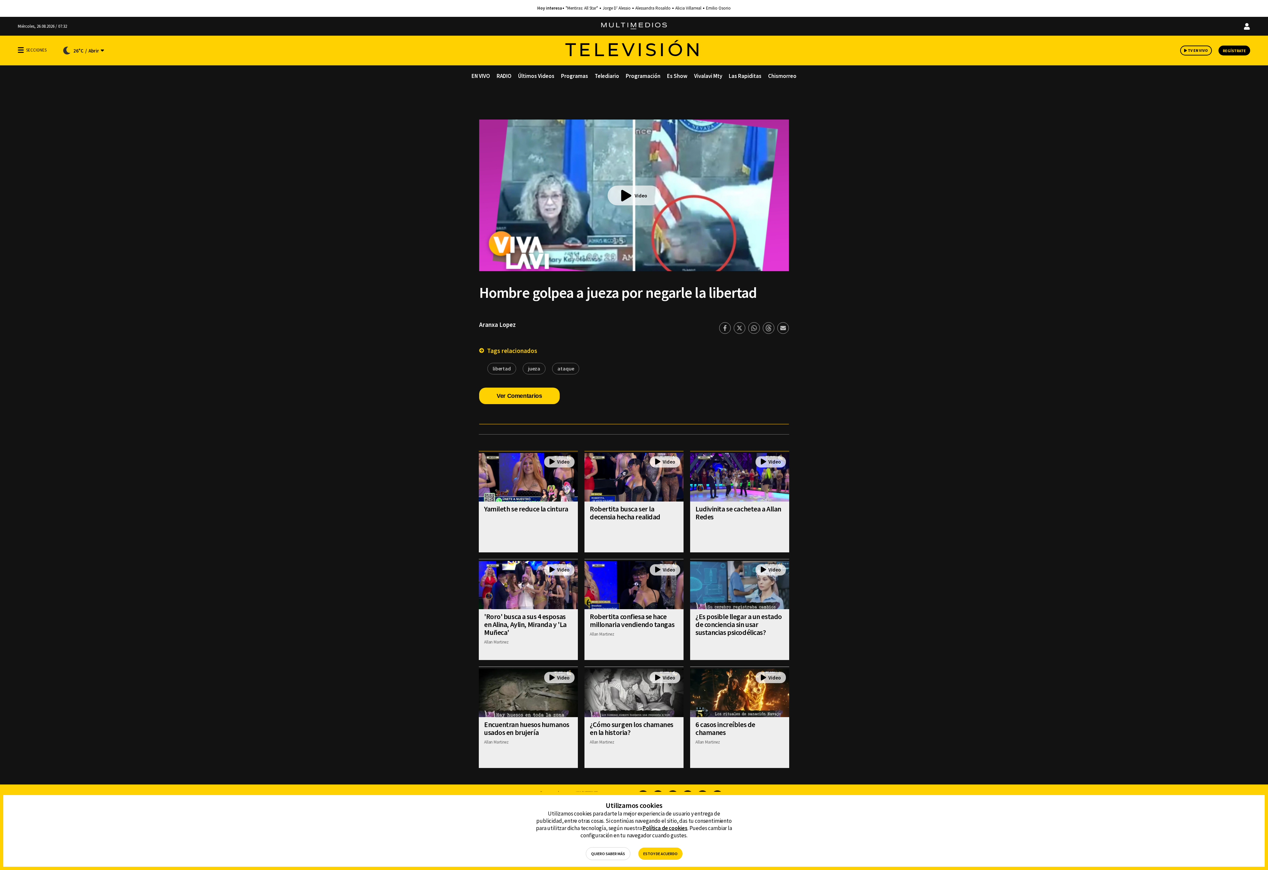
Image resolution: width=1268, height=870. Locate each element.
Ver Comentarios (519, 396)
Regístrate (1234, 50)
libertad (502, 368)
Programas (574, 76)
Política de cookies (665, 828)
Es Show (677, 76)
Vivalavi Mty (708, 76)
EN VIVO (481, 76)
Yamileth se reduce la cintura (526, 508)
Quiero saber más (608, 853)
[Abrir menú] (21, 50)
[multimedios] (634, 26)
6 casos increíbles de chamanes (725, 728)
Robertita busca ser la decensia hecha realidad (625, 512)
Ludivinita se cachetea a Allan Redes (738, 512)
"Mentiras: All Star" (582, 8)
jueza (534, 368)
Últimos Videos (536, 76)
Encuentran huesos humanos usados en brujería (526, 728)
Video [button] (641, 195)
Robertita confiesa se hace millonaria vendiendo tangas (632, 620)
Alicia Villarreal (688, 8)
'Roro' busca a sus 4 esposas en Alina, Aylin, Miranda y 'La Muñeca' (525, 624)
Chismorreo (782, 76)
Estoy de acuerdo (660, 853)
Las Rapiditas (745, 76)
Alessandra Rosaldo (653, 8)
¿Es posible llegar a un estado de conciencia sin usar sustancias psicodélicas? (738, 624)
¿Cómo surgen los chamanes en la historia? (631, 728)
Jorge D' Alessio (617, 8)
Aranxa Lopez (497, 325)
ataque (565, 368)
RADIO (504, 76)
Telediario (607, 76)
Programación (643, 76)
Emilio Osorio (718, 8)
